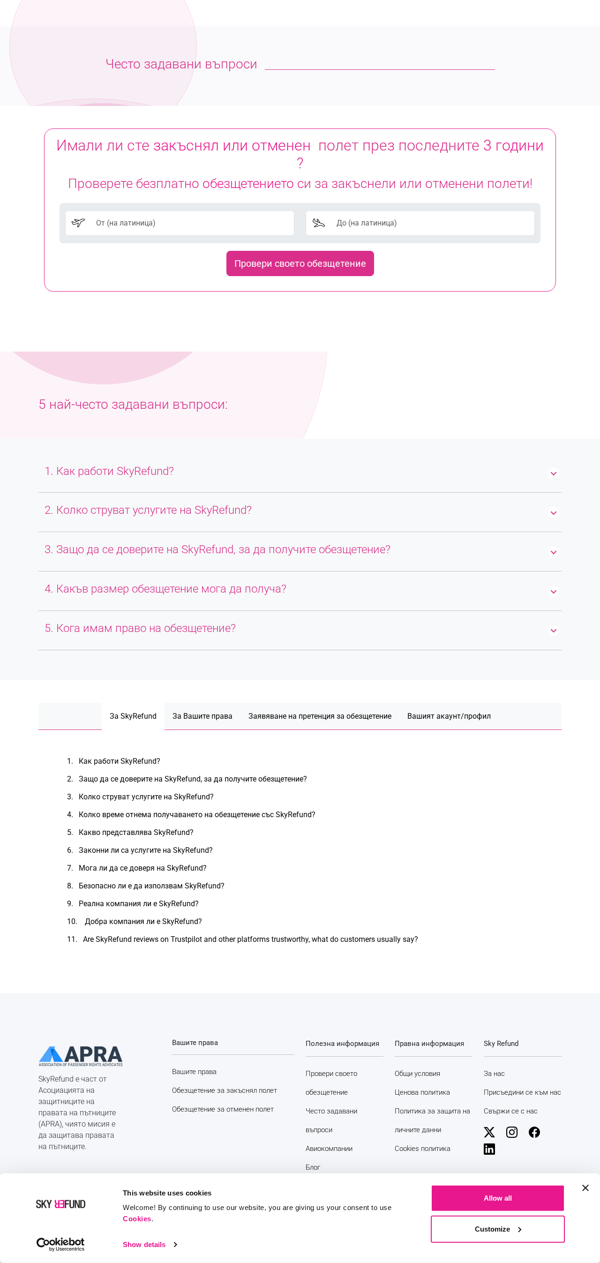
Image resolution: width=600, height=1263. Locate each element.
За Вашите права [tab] (202, 716)
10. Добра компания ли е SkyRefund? (134, 921)
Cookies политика (422, 1148)
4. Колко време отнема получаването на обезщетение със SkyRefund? (191, 814)
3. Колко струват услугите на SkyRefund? (140, 796)
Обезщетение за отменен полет (223, 1109)
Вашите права (194, 1072)
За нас (494, 1073)
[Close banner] (585, 1188)
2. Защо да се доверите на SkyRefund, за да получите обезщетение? (187, 778)
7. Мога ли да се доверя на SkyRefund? (137, 868)
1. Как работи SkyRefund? (113, 761)
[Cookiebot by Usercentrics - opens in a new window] (61, 1245)
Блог (313, 1167)
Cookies (137, 1219)
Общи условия (417, 1073)
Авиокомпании (329, 1148)
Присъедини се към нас (522, 1092)
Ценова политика (422, 1092)
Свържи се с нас (511, 1111)
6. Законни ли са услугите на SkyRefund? (140, 850)
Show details (144, 1244)
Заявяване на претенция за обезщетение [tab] (319, 716)
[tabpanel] (300, 850)
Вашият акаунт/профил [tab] (449, 716)
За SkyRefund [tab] (133, 716)
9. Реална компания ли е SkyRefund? (133, 903)
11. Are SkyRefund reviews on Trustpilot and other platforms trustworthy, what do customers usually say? (242, 939)
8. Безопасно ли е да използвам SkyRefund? (146, 885)
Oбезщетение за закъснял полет (224, 1090)
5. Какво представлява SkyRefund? (130, 832)
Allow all (498, 1198)
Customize (492, 1229)
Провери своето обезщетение (300, 263)
